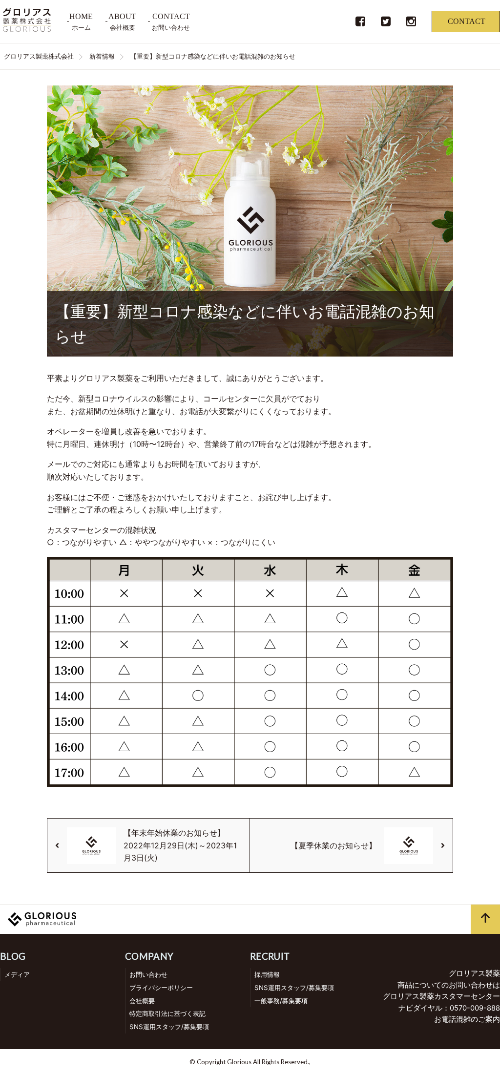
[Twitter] (386, 24)
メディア (17, 974)
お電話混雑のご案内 (467, 1019)
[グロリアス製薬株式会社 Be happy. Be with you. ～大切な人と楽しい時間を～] (27, 29)
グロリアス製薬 (474, 973)
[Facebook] (360, 24)
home (81, 16)
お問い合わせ (148, 974)
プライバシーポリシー (161, 987)
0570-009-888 (475, 1008)
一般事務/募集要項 (281, 1001)
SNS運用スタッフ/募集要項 (169, 1027)
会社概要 (142, 1001)
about (122, 16)
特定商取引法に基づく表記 (167, 1013)
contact (171, 16)
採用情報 (267, 974)
